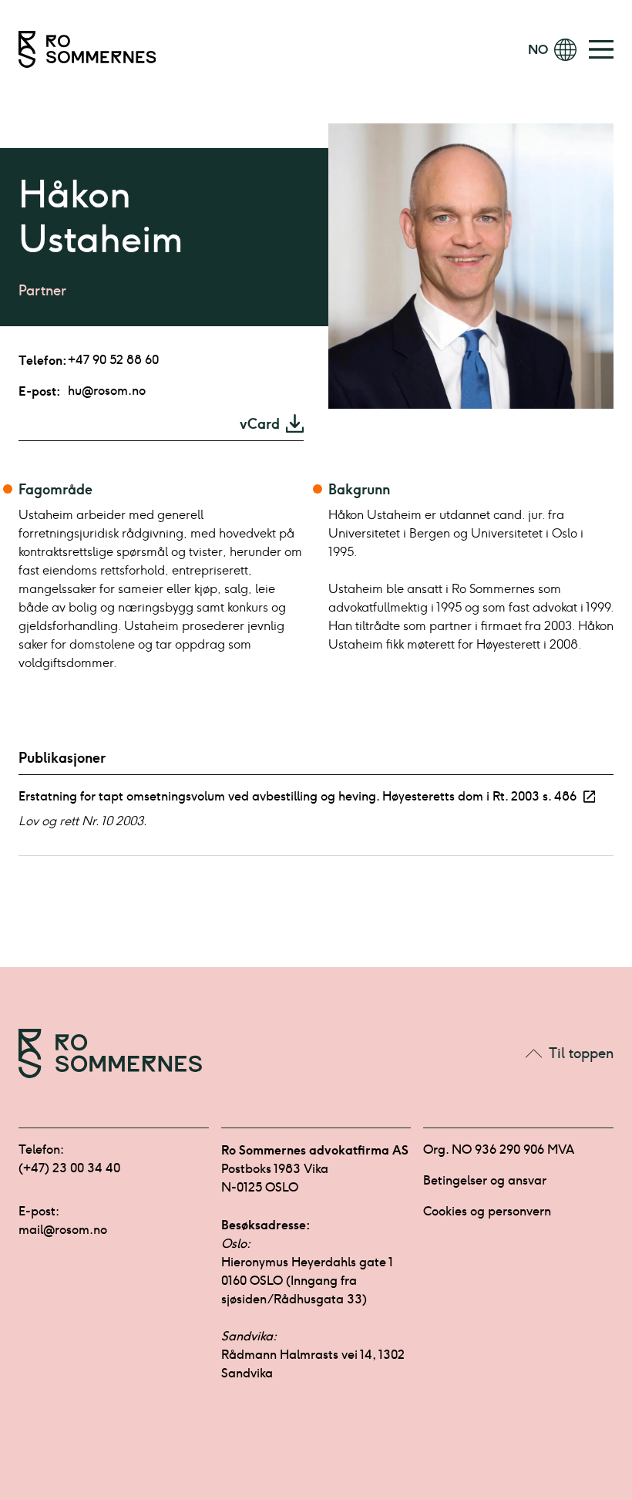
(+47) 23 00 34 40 (69, 1168)
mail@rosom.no (62, 1230)
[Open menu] (601, 49)
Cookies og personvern (487, 1211)
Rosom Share (478, 49)
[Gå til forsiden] (87, 49)
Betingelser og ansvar (484, 1180)
